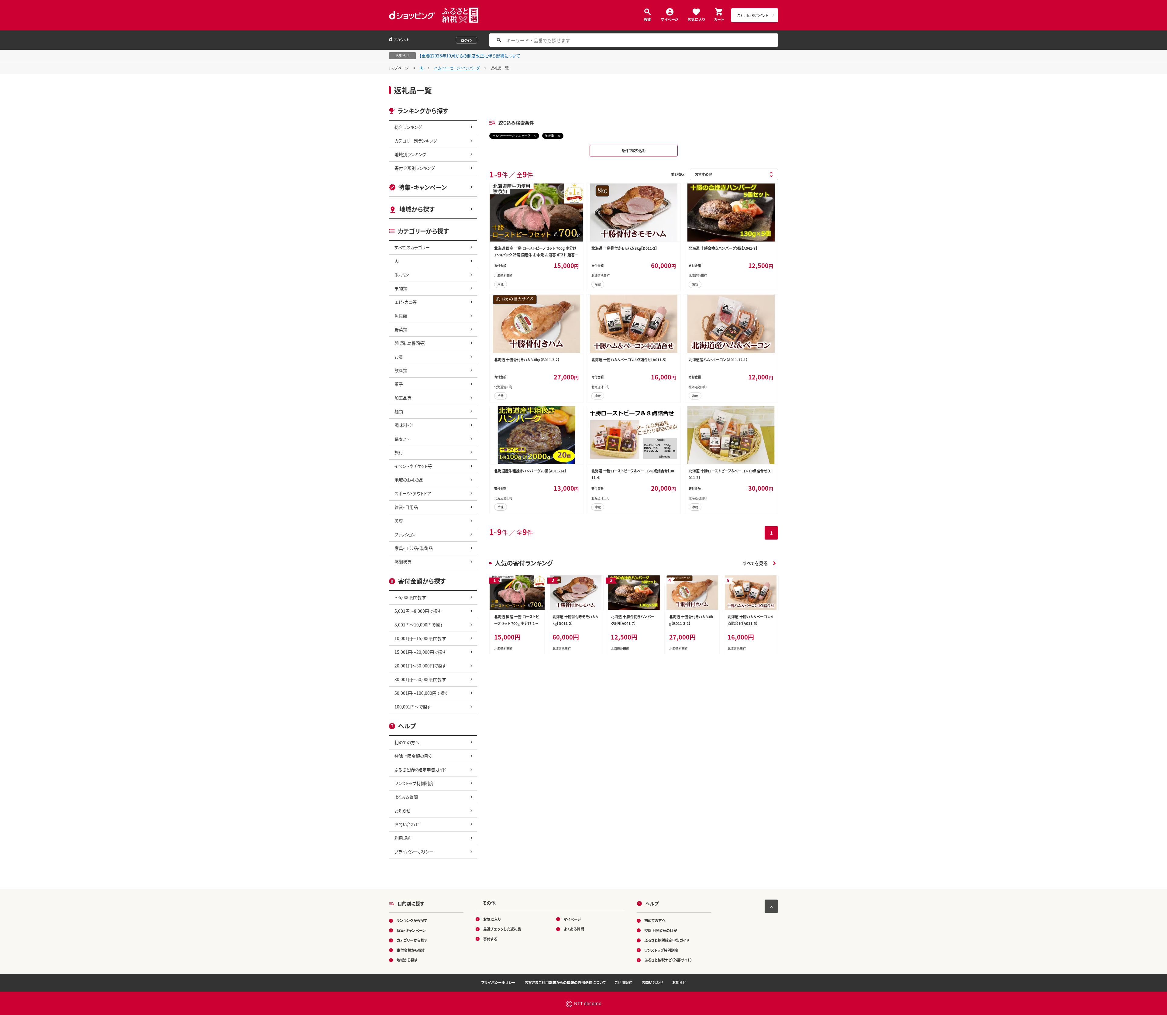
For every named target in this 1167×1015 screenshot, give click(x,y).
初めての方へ (406, 742)
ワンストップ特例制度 (413, 783)
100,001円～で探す (412, 707)
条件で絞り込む (633, 150)
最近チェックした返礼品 (502, 928)
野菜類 (400, 329)
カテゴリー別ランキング (415, 141)
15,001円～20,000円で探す (420, 652)
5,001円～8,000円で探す (417, 611)
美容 (398, 521)
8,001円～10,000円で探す (419, 625)
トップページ (399, 67)
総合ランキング (408, 127)
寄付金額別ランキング (414, 168)
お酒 (398, 357)
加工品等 (402, 398)
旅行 (398, 452)
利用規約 (402, 838)
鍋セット (401, 439)
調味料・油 (404, 425)
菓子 (398, 384)
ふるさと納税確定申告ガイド (420, 769)
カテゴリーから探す (412, 940)
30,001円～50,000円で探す (420, 679)
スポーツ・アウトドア (412, 493)
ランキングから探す (412, 920)
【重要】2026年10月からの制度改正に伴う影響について (469, 56)
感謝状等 (402, 562)
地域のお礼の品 (408, 480)
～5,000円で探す (410, 597)
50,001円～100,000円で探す (421, 693)
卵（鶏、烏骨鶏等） (410, 343)
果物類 (400, 288)
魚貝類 (400, 316)
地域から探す (417, 209)
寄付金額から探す (411, 950)
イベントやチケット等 (413, 466)
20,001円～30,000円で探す (420, 666)
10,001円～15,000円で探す (420, 638)
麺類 (398, 411)
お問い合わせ (406, 824)
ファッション (404, 534)
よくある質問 (406, 797)
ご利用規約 (623, 982)
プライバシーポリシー (413, 852)
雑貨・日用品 (406, 507)
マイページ (669, 19)
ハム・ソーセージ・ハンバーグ (457, 67)
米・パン (401, 275)
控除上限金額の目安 (413, 756)
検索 (647, 19)
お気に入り (696, 19)
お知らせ (402, 811)
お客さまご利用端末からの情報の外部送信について (565, 982)
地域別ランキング (410, 154)
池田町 (549, 135)
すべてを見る (755, 563)
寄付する (490, 938)
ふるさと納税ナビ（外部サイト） (668, 959)
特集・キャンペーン (422, 187)
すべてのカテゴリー (412, 247)
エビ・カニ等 (405, 302)
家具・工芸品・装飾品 (413, 548)
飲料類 (400, 370)
